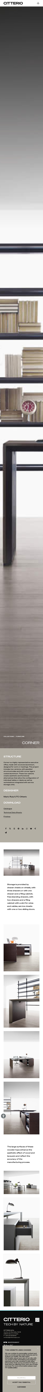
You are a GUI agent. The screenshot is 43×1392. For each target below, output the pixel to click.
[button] (38, 3)
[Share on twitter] (10, 829)
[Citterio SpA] (13, 3)
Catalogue (8, 809)
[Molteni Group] (11, 1342)
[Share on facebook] (6, 829)
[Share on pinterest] (18, 829)
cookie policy (12, 1367)
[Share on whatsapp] (27, 829)
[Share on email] (6, 832)
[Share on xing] (35, 829)
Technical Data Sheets (13, 812)
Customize (21, 1387)
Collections (9, 736)
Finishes (7, 816)
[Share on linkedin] (23, 829)
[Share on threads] (14, 829)
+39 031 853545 (10, 1335)
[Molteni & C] (8, 1345)
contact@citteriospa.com (12, 1337)
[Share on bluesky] (31, 829)
